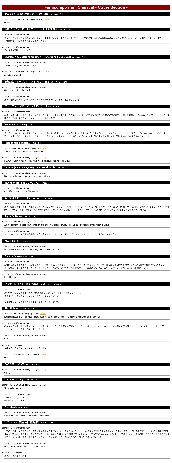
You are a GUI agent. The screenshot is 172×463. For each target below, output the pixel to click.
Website (47, 19)
